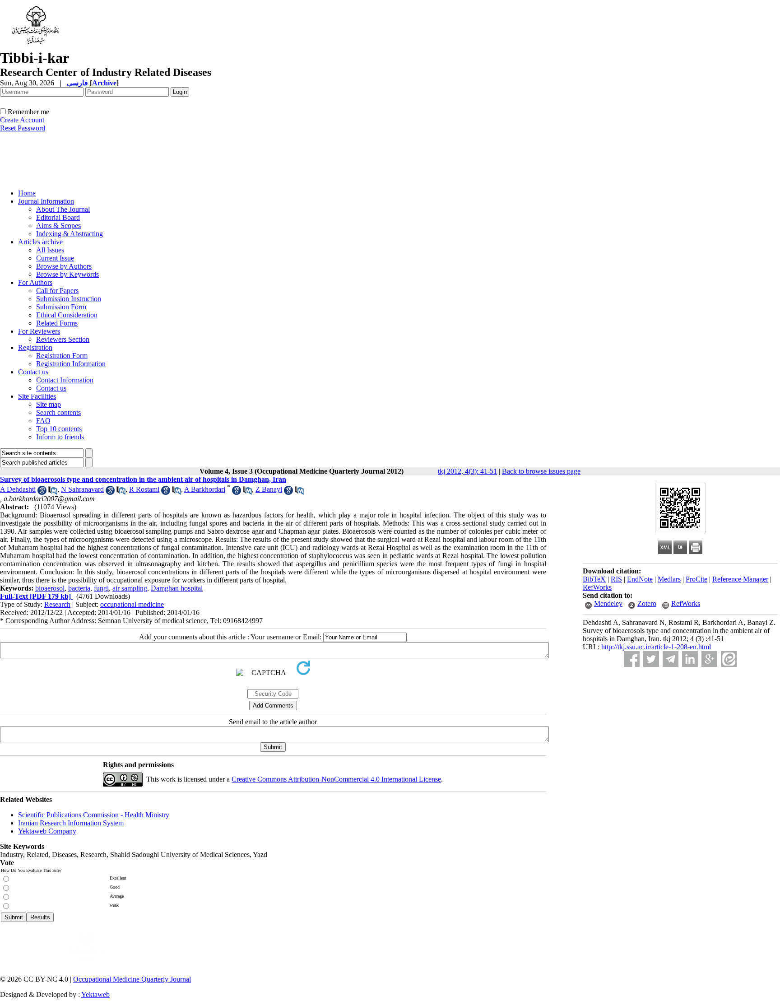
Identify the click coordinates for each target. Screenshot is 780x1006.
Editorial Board (58, 217)
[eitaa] (729, 659)
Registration (35, 347)
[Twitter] (651, 659)
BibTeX (594, 579)
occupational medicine (132, 604)
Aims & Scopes (58, 225)
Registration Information (71, 364)
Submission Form (61, 307)
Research (57, 604)
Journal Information (46, 201)
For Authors (35, 282)
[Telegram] (670, 659)
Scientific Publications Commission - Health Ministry (93, 815)
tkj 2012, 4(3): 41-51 (467, 471)
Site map (48, 404)
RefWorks (597, 587)
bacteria (79, 588)
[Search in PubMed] (52, 492)
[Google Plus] (709, 659)
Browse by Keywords (67, 274)
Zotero (646, 603)
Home (27, 193)
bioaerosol (50, 588)
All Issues (50, 250)
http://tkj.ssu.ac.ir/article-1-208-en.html (656, 647)
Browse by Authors (64, 266)
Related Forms (57, 323)
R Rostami (144, 489)
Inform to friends (60, 437)
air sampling (129, 588)
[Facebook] (632, 659)
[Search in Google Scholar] (41, 492)
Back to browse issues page (541, 471)
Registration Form (62, 355)
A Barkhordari (204, 489)
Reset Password (22, 128)
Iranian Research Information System (71, 823)
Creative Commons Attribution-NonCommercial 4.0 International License (336, 779)
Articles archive (40, 242)
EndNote (640, 579)
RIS (616, 579)
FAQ (43, 420)
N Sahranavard (82, 489)
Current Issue (55, 258)
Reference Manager (740, 579)
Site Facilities (37, 396)
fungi (101, 588)
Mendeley (608, 603)
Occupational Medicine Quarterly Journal (132, 979)
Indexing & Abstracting (69, 234)
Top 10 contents (59, 429)
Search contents (58, 412)
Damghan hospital (177, 588)
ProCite (696, 579)
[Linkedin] (690, 659)
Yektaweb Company (47, 831)
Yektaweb (95, 994)
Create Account (22, 120)
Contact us (33, 372)
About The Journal (63, 209)
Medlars (669, 579)
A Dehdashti (18, 489)
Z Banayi (268, 489)
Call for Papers (57, 290)
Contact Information (64, 380)
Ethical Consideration (67, 315)
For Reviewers (39, 331)
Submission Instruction (68, 299)
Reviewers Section (62, 339)
